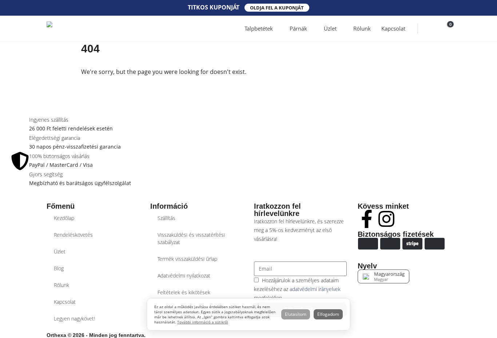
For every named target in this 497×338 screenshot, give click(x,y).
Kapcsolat (393, 28)
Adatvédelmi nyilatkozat (184, 275)
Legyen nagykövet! (74, 318)
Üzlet (330, 28)
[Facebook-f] (367, 219)
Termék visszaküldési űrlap (187, 258)
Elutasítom (295, 314)
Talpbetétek (258, 28)
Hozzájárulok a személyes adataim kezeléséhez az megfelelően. (297, 289)
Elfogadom (328, 314)
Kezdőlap (64, 218)
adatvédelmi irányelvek (315, 289)
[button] (428, 28)
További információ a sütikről (202, 322)
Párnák (298, 28)
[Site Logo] (74, 28)
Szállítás (166, 218)
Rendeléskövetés (73, 234)
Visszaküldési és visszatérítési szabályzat (191, 238)
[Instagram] (386, 219)
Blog (59, 268)
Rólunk (362, 28)
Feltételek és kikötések (184, 292)
